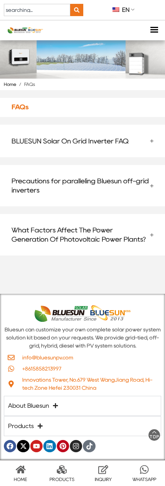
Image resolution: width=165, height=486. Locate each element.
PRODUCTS (62, 479)
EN (125, 10)
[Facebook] (10, 446)
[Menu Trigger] (154, 30)
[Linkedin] (49, 446)
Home (10, 84)
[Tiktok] (89, 446)
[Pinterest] (63, 446)
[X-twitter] (23, 446)
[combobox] (37, 10)
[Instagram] (76, 446)
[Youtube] (36, 446)
